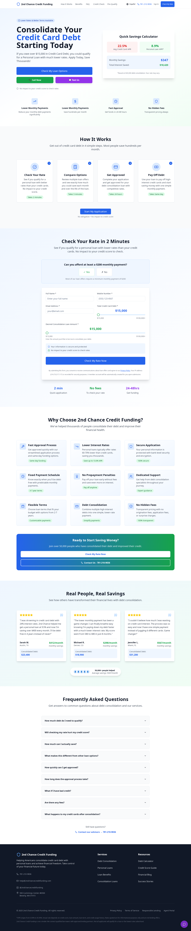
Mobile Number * (104, 293)
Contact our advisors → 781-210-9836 (97, 832)
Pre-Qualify (112, 4)
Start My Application (95, 211)
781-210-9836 (25, 874)
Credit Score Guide (147, 867)
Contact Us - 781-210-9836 (97, 562)
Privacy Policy (125, 370)
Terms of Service (132, 910)
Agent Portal (169, 910)
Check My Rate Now (95, 360)
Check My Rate (167, 4)
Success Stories (145, 881)
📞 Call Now (35, 80)
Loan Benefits (104, 874)
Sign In (156, 4)
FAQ (88, 4)
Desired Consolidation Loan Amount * (62, 324)
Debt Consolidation (107, 861)
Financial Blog (145, 874)
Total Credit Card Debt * (107, 306)
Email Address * (53, 306)
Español (132, 4)
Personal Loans (105, 867)
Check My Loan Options (54, 70)
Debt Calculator (145, 861)
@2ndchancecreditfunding (31, 887)
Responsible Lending (151, 910)
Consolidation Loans (108, 881)
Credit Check (98, 4)
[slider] (98, 314)
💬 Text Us (74, 80)
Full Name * (51, 293)
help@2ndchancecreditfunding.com (35, 881)
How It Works (66, 4)
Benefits (78, 4)
